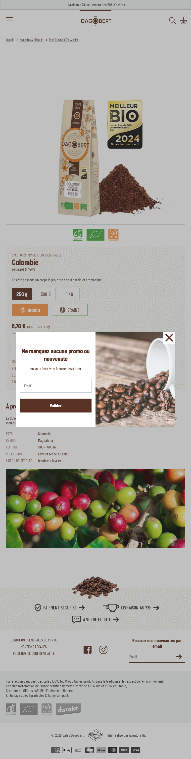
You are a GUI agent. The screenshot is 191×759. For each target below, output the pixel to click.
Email (27, 384)
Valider (56, 405)
